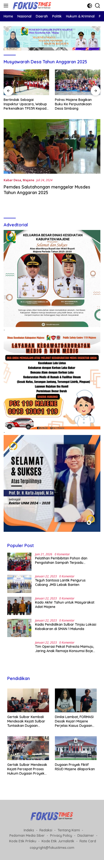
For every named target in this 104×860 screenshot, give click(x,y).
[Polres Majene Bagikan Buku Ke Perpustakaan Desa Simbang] (77, 82)
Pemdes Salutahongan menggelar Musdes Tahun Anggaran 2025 (47, 189)
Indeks (29, 830)
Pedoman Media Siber (27, 835)
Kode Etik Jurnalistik (58, 841)
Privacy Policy (61, 835)
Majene (28, 180)
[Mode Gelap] (89, 6)
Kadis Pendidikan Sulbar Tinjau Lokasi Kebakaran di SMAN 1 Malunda (65, 626)
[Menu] (7, 5)
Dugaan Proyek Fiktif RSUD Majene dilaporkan (75, 766)
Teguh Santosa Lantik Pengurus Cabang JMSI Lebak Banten (60, 582)
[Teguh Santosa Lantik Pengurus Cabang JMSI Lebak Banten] (19, 584)
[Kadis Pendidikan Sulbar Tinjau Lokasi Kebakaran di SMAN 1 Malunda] (19, 628)
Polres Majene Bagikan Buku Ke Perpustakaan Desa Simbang (73, 104)
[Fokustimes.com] (31, 5)
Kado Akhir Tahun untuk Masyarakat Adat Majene (64, 604)
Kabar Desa (12, 180)
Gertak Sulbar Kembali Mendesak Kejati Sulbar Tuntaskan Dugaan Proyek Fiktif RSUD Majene (26, 721)
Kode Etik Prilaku (22, 841)
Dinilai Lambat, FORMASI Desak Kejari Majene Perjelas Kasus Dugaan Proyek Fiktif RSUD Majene (74, 721)
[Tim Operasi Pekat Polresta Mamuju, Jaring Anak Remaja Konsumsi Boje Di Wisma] (19, 650)
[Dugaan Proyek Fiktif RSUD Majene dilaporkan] (76, 748)
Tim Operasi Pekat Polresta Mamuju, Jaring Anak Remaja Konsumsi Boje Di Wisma (64, 648)
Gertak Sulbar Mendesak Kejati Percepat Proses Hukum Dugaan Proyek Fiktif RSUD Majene (27, 769)
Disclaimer (85, 835)
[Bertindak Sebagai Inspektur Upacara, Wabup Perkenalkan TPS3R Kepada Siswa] (26, 82)
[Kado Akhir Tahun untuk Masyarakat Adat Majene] (19, 606)
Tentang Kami (69, 830)
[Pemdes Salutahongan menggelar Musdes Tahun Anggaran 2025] (52, 146)
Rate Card (88, 841)
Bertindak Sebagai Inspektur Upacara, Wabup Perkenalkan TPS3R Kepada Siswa (26, 104)
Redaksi (45, 830)
